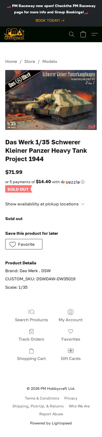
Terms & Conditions (42, 398)
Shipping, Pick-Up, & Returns (38, 406)
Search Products (31, 319)
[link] (51, 20)
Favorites (70, 339)
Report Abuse (51, 414)
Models (49, 61)
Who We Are (79, 406)
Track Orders (31, 339)
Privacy (70, 398)
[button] (14, 34)
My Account (71, 319)
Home (11, 61)
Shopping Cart (31, 358)
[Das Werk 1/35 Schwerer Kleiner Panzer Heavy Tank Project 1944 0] (51, 100)
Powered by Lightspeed (51, 423)
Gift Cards (71, 358)
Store (29, 61)
